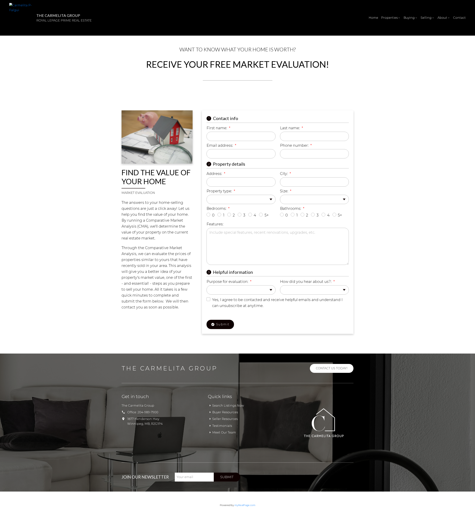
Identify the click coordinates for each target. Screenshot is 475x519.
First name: (217, 128)
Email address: (220, 145)
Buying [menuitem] (409, 17)
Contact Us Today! (332, 368)
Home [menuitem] (373, 17)
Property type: (220, 191)
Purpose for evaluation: (228, 281)
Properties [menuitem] (389, 17)
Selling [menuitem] (426, 17)
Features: (215, 224)
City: (284, 173)
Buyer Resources (225, 412)
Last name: (290, 128)
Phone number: (294, 145)
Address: (215, 173)
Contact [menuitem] (459, 17)
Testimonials (222, 426)
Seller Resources (225, 419)
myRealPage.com (245, 505)
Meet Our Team (224, 432)
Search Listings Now (228, 405)
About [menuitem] (442, 17)
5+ (267, 215)
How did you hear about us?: (306, 281)
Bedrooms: (217, 208)
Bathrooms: (291, 208)
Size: (284, 191)
